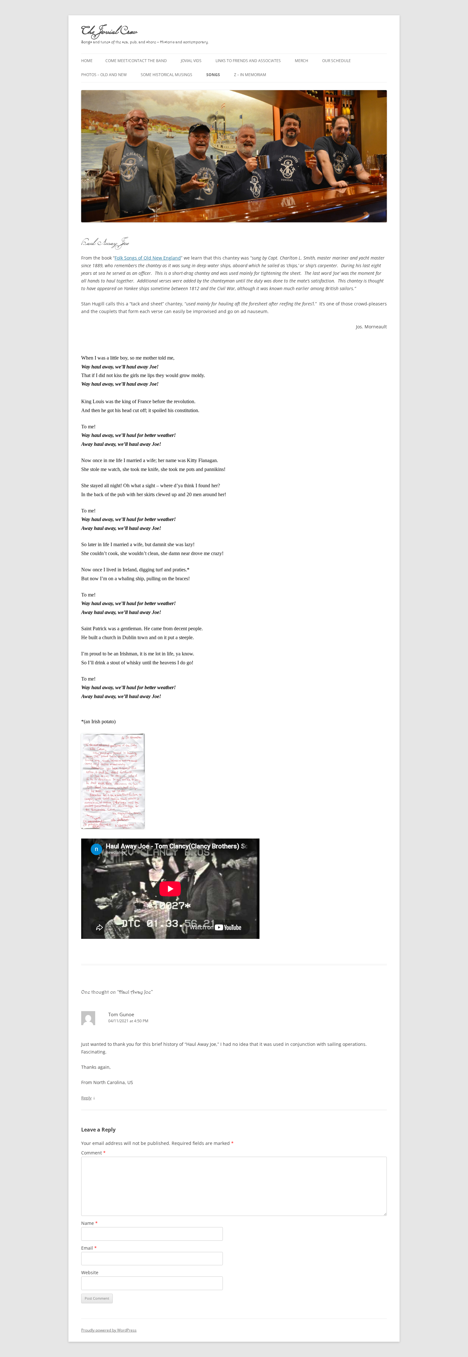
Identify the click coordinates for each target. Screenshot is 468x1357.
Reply (86, 1098)
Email (89, 1248)
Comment (93, 1153)
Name (89, 1223)
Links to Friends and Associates (248, 60)
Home (87, 60)
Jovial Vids (191, 60)
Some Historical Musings (166, 74)
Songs (213, 74)
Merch (301, 60)
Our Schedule (336, 60)
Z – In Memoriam (250, 74)
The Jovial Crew (109, 30)
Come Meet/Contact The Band (136, 60)
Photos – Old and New (104, 74)
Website (89, 1272)
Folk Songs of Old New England (148, 258)
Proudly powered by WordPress (109, 1330)
